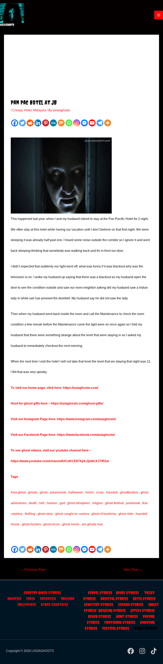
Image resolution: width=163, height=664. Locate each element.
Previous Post (32, 569)
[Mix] (61, 122)
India (33, 598)
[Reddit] (30, 122)
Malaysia (39, 110)
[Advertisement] (81, 69)
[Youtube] (92, 122)
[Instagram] (76, 122)
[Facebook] (14, 122)
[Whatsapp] (68, 122)
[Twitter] (22, 122)
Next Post (133, 569)
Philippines (29, 604)
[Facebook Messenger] (84, 122)
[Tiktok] (153, 651)
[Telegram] (99, 122)
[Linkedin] (37, 122)
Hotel (28, 110)
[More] (107, 122)
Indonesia (50, 598)
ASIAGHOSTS (7, 25)
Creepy (17, 110)
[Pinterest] (45, 122)
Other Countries (54, 604)
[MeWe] (53, 122)
